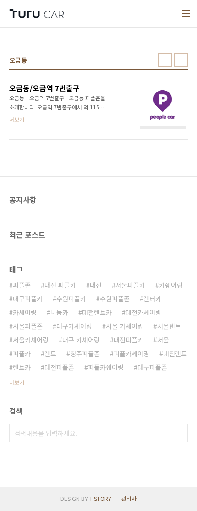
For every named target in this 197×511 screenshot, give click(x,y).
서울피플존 (28, 326)
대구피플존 (152, 367)
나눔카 (59, 312)
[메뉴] (186, 14)
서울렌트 (169, 326)
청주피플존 (85, 353)
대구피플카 (28, 298)
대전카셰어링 (143, 312)
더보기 (16, 382)
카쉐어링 (171, 284)
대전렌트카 (97, 312)
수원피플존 (115, 298)
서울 (163, 339)
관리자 (129, 498)
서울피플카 (130, 284)
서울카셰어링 (31, 339)
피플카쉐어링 (106, 367)
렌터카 (152, 298)
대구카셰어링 (74, 326)
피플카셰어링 (131, 353)
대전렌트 (175, 353)
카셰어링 (25, 312)
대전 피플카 (60, 284)
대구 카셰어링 (81, 339)
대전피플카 (128, 339)
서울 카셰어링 (124, 326)
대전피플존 (59, 367)
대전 (96, 284)
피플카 (22, 353)
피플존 (22, 284)
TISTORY (100, 498)
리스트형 (181, 60)
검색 (178, 433)
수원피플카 (71, 298)
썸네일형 (165, 60)
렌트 (50, 353)
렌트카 (22, 367)
